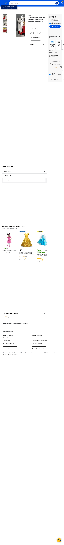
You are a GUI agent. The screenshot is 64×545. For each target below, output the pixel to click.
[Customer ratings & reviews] (45, 313)
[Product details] (45, 171)
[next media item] (22, 24)
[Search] (56, 3)
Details (59, 74)
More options (52, 56)
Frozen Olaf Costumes (37, 343)
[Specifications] (45, 175)
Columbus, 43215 (53, 52)
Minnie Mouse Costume (8, 343)
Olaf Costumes (6, 340)
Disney (29, 15)
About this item (7, 166)
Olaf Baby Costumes (8, 335)
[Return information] (60, 23)
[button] (19, 25)
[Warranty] (43, 180)
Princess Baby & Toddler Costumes (40, 348)
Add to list (56, 79)
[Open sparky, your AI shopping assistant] (59, 540)
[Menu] (2, 3)
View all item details (35, 40)
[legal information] (58, 19)
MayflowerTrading (56, 64)
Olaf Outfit (5, 337)
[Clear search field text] (54, 3)
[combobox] (34, 3)
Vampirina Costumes (8, 348)
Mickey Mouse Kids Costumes (10, 346)
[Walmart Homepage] (6, 3)
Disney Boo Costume (37, 335)
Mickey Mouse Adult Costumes (39, 346)
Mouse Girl (34, 337)
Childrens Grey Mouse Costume (39, 340)
